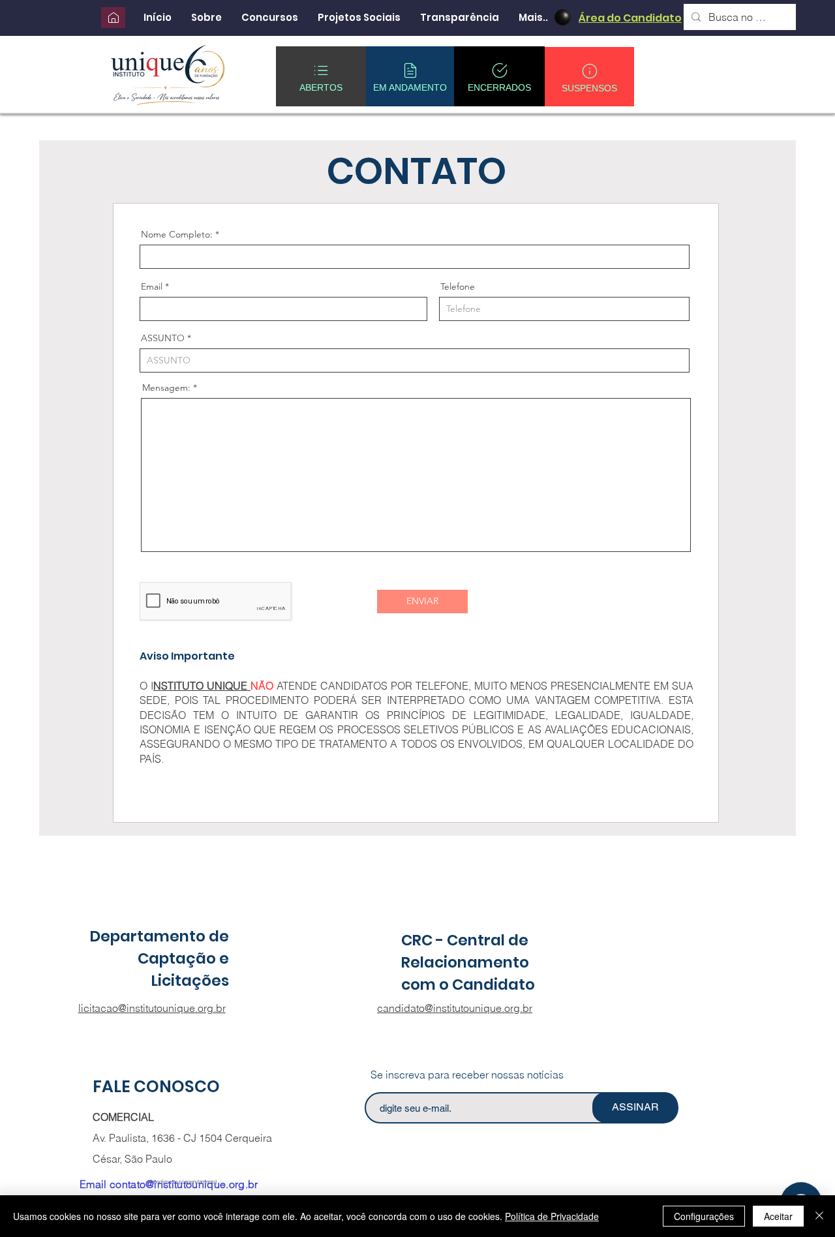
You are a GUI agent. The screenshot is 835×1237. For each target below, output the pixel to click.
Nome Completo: (177, 234)
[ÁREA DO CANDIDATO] (562, 17)
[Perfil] (113, 17)
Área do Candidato (630, 17)
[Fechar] (819, 1216)
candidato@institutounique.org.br (454, 1008)
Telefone (457, 286)
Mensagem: (166, 387)
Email (151, 286)
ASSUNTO (163, 338)
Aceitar (778, 1216)
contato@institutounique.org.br (184, 1184)
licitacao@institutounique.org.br (152, 1008)
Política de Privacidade (552, 1216)
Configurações (704, 1216)
